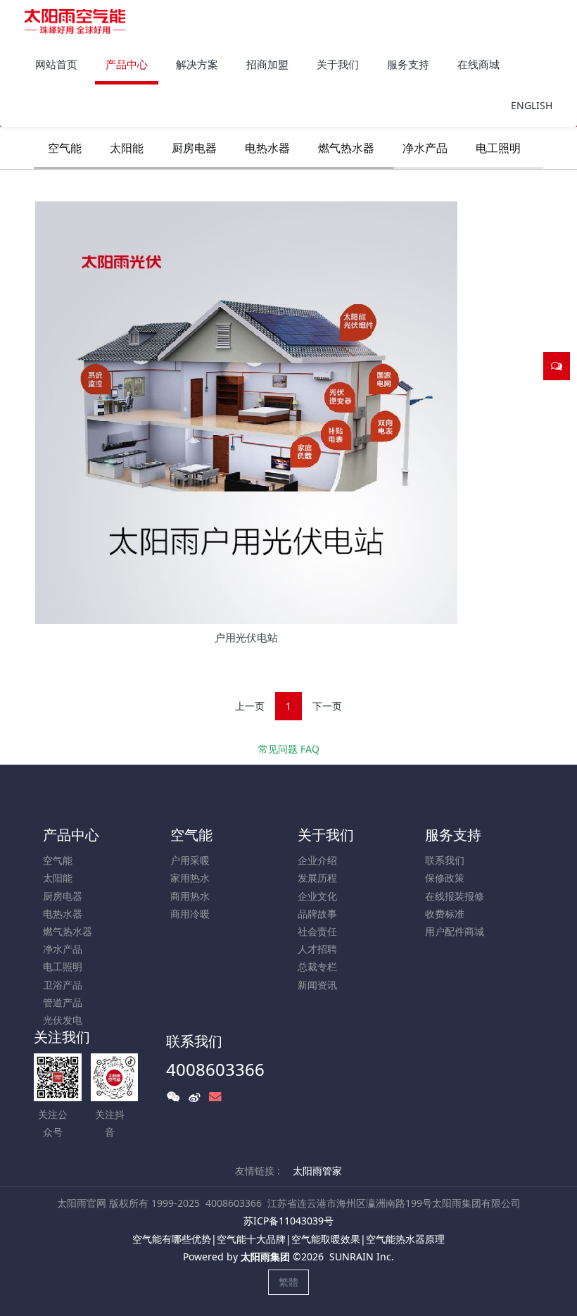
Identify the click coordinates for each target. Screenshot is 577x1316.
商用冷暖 (190, 913)
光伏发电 (62, 1020)
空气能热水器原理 (405, 1239)
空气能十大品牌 (251, 1239)
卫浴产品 (62, 984)
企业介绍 (317, 860)
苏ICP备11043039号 (288, 1220)
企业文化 (317, 896)
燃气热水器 (346, 148)
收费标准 (444, 913)
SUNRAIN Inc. (361, 1256)
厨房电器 (194, 148)
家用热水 (190, 877)
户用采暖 (190, 860)
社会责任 (317, 931)
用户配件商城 (454, 931)
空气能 (65, 148)
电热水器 (267, 148)
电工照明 (498, 148)
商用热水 (190, 896)
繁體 (288, 1282)
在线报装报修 (454, 896)
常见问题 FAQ (288, 749)
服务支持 (453, 834)
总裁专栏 (317, 966)
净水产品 (425, 148)
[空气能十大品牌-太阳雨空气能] (75, 21)
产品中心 (71, 834)
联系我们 (444, 860)
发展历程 (317, 877)
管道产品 (62, 1002)
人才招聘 (317, 948)
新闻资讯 (317, 984)
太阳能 (127, 148)
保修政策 (444, 877)
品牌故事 (317, 913)
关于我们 (326, 834)
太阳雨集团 (265, 1256)
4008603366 (215, 1069)
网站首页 (56, 64)
